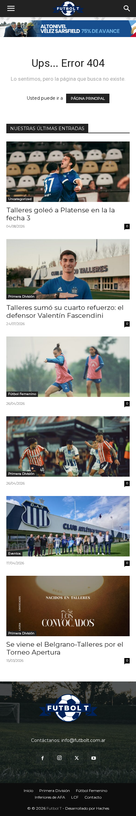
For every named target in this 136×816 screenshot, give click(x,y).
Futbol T (54, 808)
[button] (11, 8)
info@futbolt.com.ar (83, 740)
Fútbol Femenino (22, 394)
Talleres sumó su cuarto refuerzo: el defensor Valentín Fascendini (65, 311)
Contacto (93, 797)
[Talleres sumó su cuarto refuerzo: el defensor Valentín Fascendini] (68, 269)
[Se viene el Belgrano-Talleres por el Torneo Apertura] (68, 606)
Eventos (14, 553)
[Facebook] (42, 758)
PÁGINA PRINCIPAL (88, 98)
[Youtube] (93, 758)
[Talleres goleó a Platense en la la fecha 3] (68, 171)
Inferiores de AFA (50, 797)
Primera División (21, 296)
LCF (74, 797)
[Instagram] (59, 758)
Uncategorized (20, 199)
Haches (102, 808)
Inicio (28, 790)
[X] (76, 758)
